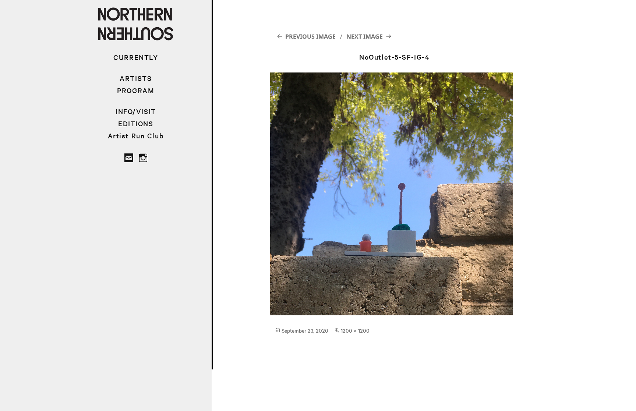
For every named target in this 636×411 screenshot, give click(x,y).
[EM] (128, 157)
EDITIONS (135, 123)
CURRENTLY (135, 57)
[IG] (142, 157)
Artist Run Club (136, 135)
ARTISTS (136, 78)
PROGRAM (135, 90)
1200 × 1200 (355, 330)
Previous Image (310, 36)
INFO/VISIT (136, 111)
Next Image (364, 36)
